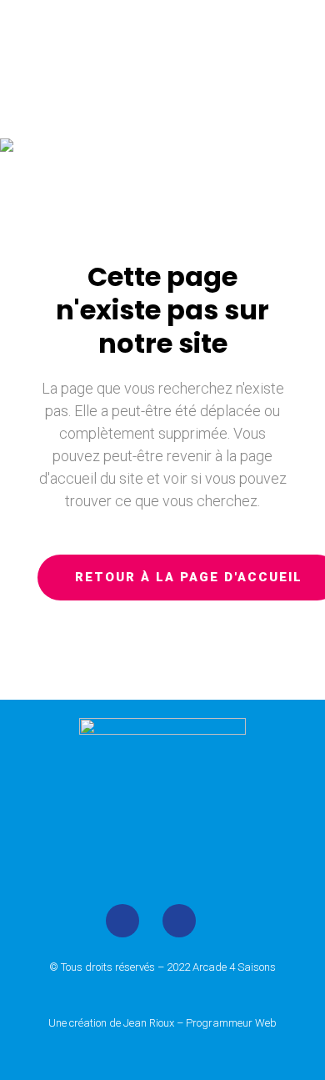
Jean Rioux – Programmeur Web (200, 1023)
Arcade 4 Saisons (234, 967)
